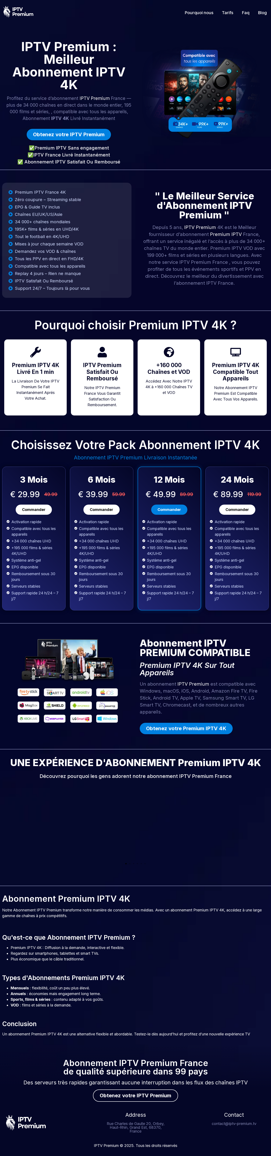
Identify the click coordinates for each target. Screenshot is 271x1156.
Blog (262, 13)
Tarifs (227, 13)
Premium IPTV (226, 234)
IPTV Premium (95, 98)
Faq (245, 13)
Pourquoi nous (199, 13)
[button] (126, 863)
